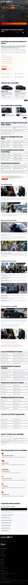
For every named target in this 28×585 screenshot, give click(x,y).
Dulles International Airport (4, 574)
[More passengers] (13, 21)
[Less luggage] (14, 21)
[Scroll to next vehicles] (26, 100)
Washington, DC (3, 563)
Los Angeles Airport (3, 577)
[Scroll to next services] (26, 117)
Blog (1, 582)
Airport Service (3, 551)
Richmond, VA (2, 564)
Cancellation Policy (17, 582)
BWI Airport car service (16, 346)
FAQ (2, 582)
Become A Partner (3, 556)
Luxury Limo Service (3, 555)
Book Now (3, 115)
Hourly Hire (2, 552)
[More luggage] (26, 21)
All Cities (5, 582)
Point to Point (12, 7)
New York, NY (2, 560)
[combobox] (14, 11)
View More (26, 138)
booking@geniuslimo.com (4, 540)
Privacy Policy (21, 582)
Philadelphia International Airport (5, 578)
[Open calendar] (1, 18)
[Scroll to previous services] (24, 117)
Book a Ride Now (5, 179)
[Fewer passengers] (1, 21)
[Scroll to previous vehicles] (25, 100)
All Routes (7, 582)
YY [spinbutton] (4, 18)
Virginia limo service (10, 345)
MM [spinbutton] (2, 18)
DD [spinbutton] (3, 18)
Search (14, 23)
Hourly (16, 7)
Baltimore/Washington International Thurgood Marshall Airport (9, 573)
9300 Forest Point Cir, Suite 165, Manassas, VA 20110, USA (8, 541)
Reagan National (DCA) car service (18, 345)
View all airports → (3, 444)
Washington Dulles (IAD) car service (6, 346)
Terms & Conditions (12, 582)
